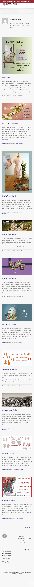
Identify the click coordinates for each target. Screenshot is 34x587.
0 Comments (20, 95)
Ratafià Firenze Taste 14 (9, 234)
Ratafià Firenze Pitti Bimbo (10, 196)
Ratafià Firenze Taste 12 (9, 324)
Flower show (6, 77)
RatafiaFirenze (5, 95)
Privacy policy (5, 562)
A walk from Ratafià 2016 (9, 370)
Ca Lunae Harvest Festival (9, 410)
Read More (4, 97)
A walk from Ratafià (8, 453)
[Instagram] (28, 550)
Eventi (16, 95)
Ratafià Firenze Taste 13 (9, 278)
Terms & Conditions (6, 558)
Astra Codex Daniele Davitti (10, 123)
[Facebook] (25, 550)
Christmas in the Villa (8, 500)
